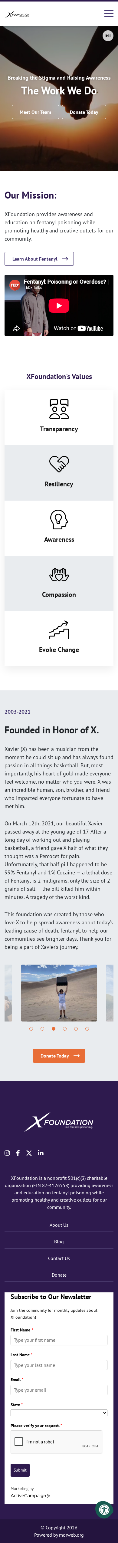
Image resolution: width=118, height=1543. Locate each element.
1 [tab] (31, 1029)
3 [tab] (53, 1029)
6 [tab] (87, 1029)
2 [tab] (42, 1029)
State (17, 1404)
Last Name (21, 1354)
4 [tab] (65, 1029)
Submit (20, 1470)
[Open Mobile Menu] (108, 13)
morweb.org (71, 1535)
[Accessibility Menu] (104, 1510)
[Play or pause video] (108, 35)
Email (17, 1379)
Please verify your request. (36, 1425)
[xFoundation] (18, 13)
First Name (22, 1330)
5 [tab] (76, 1029)
